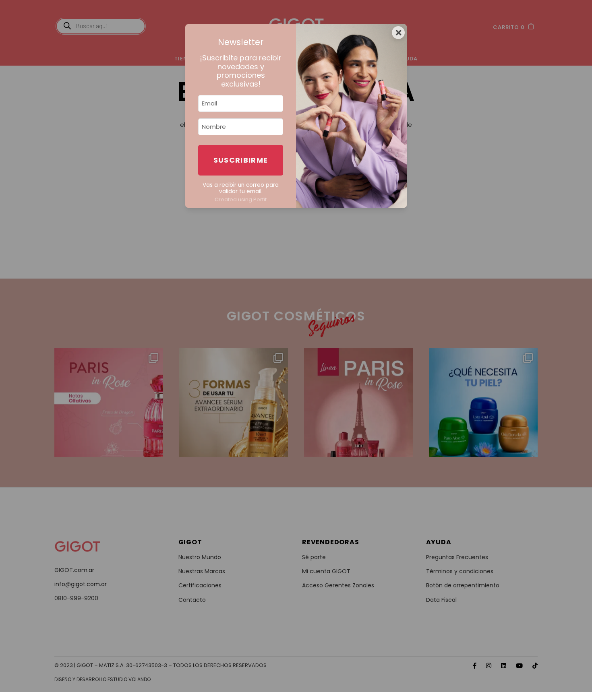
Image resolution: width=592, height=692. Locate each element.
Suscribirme (240, 160)
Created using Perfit (241, 199)
